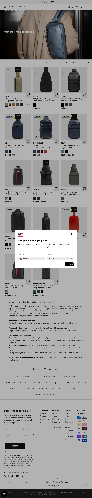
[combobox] (26, 258)
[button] (72, 234)
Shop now (69, 264)
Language (50, 254)
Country (21, 254)
